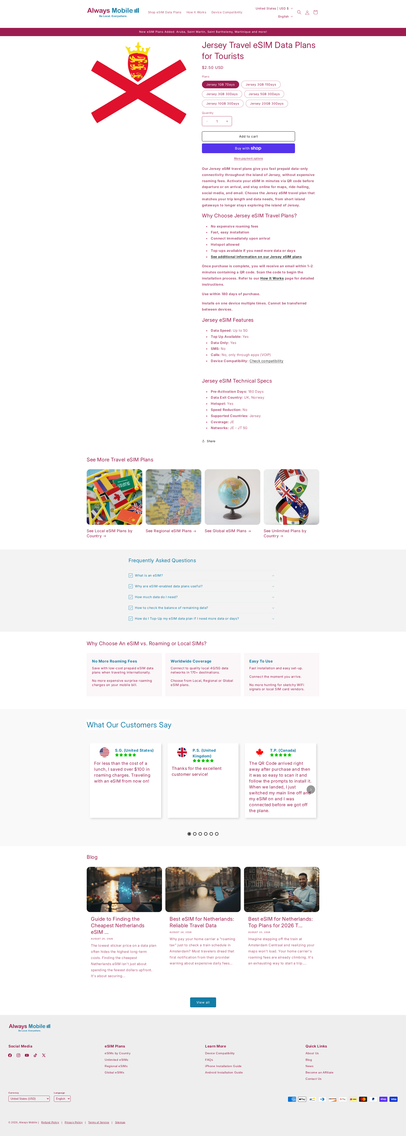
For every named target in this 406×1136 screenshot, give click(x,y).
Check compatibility (266, 361)
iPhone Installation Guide (223, 1066)
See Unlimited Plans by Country (285, 533)
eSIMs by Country (118, 1053)
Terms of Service (98, 1122)
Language (59, 1093)
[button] (299, 12)
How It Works (272, 278)
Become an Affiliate (319, 1072)
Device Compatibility (220, 1053)
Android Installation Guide (224, 1072)
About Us (312, 1053)
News (309, 1066)
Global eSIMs (114, 1072)
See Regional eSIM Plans (169, 531)
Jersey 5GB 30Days (264, 94)
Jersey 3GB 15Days (261, 84)
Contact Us (314, 1078)
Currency (13, 1093)
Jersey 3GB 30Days (222, 94)
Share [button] (211, 441)
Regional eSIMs (116, 1066)
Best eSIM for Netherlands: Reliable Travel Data (202, 922)
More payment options (248, 158)
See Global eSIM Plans (226, 531)
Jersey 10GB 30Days (222, 103)
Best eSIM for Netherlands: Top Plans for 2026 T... (280, 922)
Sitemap (120, 1122)
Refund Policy (50, 1122)
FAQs (209, 1059)
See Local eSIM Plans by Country (110, 533)
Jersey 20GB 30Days (267, 103)
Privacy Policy (73, 1122)
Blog (309, 1059)
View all (203, 1002)
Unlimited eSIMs (116, 1059)
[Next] (311, 789)
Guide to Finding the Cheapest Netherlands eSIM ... (118, 925)
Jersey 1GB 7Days (220, 84)
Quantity (207, 113)
